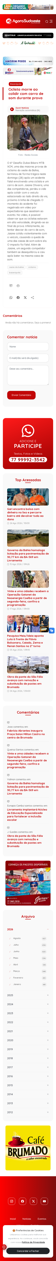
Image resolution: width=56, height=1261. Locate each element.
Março (29, 971)
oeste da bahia (16, 267)
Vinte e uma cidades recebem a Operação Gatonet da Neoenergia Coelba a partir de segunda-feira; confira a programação (28, 598)
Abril (29, 964)
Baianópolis (15, 84)
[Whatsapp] (11, 297)
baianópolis (14, 272)
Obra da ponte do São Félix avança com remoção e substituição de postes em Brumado (25, 682)
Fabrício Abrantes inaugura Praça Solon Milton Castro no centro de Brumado (26, 734)
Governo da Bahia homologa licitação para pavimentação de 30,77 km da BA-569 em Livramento (28, 555)
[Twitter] (33, 1201)
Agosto (29, 938)
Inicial (13, 1218)
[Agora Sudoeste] (23, 21)
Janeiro (29, 984)
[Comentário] (11, 285)
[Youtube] (44, 1201)
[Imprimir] (18, 285)
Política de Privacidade (33, 1242)
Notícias (26, 1218)
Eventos (42, 1218)
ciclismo (32, 267)
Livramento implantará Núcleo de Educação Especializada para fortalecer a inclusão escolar (27, 815)
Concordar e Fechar (28, 1251)
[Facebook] (18, 297)
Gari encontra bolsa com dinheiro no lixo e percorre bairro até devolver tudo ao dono (25, 514)
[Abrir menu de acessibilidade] (4, 1247)
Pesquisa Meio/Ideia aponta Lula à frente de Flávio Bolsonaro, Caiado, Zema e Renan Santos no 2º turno (25, 641)
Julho (29, 944)
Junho (29, 951)
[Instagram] (11, 1201)
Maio (29, 958)
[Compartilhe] (32, 297)
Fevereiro (29, 977)
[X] (25, 297)
